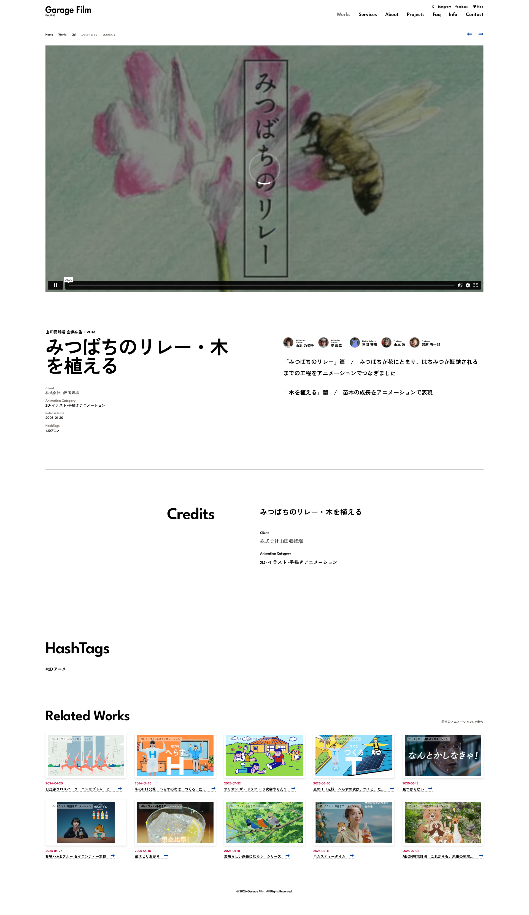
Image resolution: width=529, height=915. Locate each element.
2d (73, 34)
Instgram (444, 7)
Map (480, 7)
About (392, 14)
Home (49, 34)
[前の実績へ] (468, 34)
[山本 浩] (386, 342)
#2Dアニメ (52, 430)
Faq (437, 14)
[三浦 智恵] (355, 342)
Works (343, 14)
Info (453, 14)
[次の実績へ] (479, 34)
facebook (461, 7)
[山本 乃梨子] (288, 342)
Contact (475, 14)
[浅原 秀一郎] (414, 342)
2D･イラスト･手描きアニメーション (75, 405)
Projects (416, 14)
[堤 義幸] (323, 342)
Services (368, 14)
